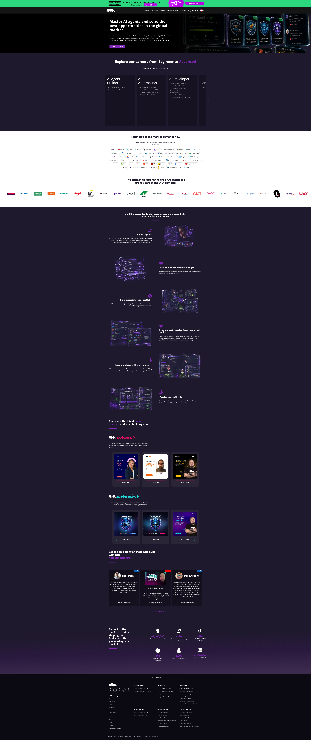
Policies (111, 725)
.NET (114, 149)
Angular (122, 149)
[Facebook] (115, 690)
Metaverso (148, 149)
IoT (171, 164)
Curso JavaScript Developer (186, 718)
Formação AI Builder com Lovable (181, 97)
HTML (146, 164)
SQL (169, 160)
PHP (154, 167)
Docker (163, 157)
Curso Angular (183, 720)
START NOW (126, 482)
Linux (125, 167)
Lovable (131, 157)
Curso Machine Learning (140, 715)
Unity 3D (154, 157)
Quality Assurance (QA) (175, 167)
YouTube (168, 570)
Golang (189, 149)
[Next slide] (208, 100)
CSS (161, 153)
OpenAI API (198, 160)
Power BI (161, 167)
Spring (124, 164)
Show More (160, 729)
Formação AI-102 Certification (179, 95)
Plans (176, 10)
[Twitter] (124, 690)
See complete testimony (124, 602)
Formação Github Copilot (178, 88)
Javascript (162, 164)
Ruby (154, 164)
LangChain (184, 157)
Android (139, 149)
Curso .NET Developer (162, 715)
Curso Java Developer (162, 712)
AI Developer (179, 79)
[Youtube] (119, 690)
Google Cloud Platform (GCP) (120, 160)
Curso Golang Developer (163, 726)
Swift (145, 160)
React (187, 167)
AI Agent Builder (113, 81)
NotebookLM (136, 160)
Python (181, 149)
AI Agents (177, 160)
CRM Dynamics (128, 153)
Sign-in (194, 10)
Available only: (194, 3)
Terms (110, 722)
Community (170, 10)
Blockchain (170, 153)
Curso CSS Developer (185, 715)
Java (132, 164)
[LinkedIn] (110, 690)
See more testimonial (155, 611)
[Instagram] (128, 690)
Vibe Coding (194, 157)
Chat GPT (116, 153)
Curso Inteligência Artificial (116, 87)
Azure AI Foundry (119, 157)
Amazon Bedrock (181, 153)
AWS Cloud (139, 153)
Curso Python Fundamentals (164, 718)
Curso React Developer (185, 723)
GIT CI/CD (187, 160)
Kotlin (157, 149)
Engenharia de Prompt (157, 160)
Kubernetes (179, 164)
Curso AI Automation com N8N (148, 90)
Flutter (130, 149)
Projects (162, 10)
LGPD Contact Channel (115, 728)
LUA (133, 167)
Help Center (112, 720)
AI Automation (147, 81)
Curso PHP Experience (162, 723)
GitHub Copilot (195, 153)
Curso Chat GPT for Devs (178, 86)
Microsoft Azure (151, 153)
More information (154, 677)
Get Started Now (117, 46)
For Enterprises (184, 10)
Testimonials (112, 712)
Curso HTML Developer (185, 712)
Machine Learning (143, 167)
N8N (139, 164)
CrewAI (116, 164)
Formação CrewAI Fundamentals (118, 90)
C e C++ (198, 149)
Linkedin (136, 570)
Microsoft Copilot (142, 157)
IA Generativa (173, 157)
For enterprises (113, 710)
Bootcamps (155, 10)
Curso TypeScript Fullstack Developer (166, 720)
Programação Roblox (192, 164)
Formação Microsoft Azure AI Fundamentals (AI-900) (179, 91)
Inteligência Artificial (169, 149)
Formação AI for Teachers (147, 94)
